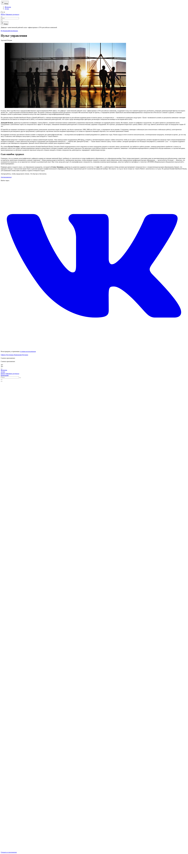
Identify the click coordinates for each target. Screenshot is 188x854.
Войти (3, 14)
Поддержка (10, 355)
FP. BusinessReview (7, 31)
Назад (6, 3)
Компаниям (18, 355)
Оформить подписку (12, 14)
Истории (25, 355)
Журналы (8, 7)
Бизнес (15, 31)
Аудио (7, 9)
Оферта (3, 355)
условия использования (28, 351)
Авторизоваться (6, 177)
